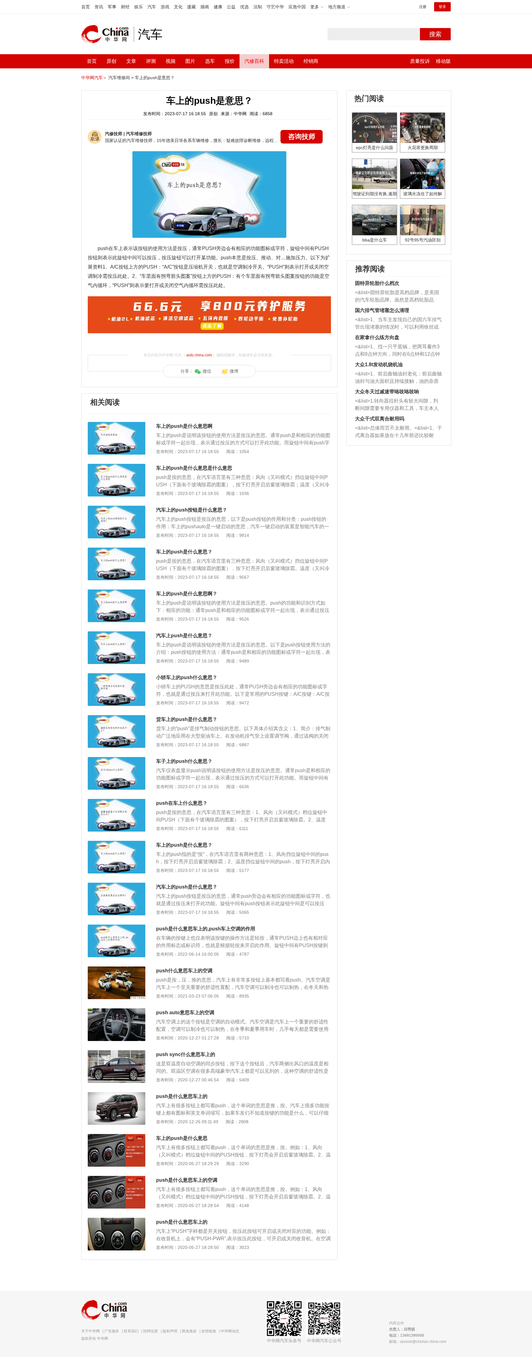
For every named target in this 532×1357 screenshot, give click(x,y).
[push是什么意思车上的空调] (116, 1179)
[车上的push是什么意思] (116, 1137)
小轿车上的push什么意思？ (186, 677)
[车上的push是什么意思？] (116, 550)
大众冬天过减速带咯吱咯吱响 (387, 391)
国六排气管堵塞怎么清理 (382, 310)
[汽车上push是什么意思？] (116, 634)
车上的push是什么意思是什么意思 (194, 468)
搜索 (435, 34)
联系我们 (131, 1331)
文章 (131, 61)
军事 (112, 6)
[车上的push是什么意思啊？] (116, 592)
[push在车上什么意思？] (116, 802)
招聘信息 (150, 1331)
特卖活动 (284, 61)
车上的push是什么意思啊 (184, 426)
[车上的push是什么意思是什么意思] (116, 466)
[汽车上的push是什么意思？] (116, 885)
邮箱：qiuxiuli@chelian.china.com (417, 1341)
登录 (442, 7)
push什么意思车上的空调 (184, 970)
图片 (190, 61)
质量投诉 (420, 61)
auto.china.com (199, 355)
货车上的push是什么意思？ (186, 719)
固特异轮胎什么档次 (377, 283)
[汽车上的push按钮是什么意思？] (116, 508)
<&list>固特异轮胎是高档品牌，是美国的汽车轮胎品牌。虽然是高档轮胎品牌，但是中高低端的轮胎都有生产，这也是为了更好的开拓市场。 (397, 297)
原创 (111, 61)
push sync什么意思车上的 (185, 1054)
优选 (244, 6)
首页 (85, 6)
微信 (207, 371)
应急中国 (297, 6)
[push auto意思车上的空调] (116, 1011)
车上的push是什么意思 (182, 1138)
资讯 (99, 6)
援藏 (191, 6)
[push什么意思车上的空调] (116, 969)
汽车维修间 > (121, 77)
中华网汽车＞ (94, 77)
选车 (210, 61)
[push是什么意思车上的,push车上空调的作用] (116, 927)
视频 (170, 61)
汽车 (151, 6)
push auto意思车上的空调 (185, 1012)
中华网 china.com (107, 34)
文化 (178, 6)
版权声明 (170, 1331)
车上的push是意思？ (155, 77)
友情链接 (208, 1331)
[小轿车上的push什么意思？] (116, 676)
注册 (422, 7)
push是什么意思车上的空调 (186, 1180)
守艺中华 (275, 6)
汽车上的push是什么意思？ (186, 886)
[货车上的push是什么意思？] (116, 718)
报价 (230, 61)
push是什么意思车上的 (182, 1096)
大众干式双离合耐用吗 (379, 418)
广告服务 (111, 1331)
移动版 (443, 61)
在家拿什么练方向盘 (377, 337)
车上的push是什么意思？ (184, 551)
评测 (151, 61)
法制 (257, 6)
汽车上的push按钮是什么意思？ (191, 509)
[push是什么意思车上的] (116, 1095)
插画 (204, 6)
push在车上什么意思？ (182, 803)
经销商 (311, 61)
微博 (234, 371)
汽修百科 (254, 61)
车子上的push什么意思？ (184, 761)
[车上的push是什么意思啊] (116, 425)
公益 (231, 6)
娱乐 (138, 6)
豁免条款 (189, 1331)
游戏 (165, 6)
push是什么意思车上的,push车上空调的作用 (205, 928)
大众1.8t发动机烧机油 (379, 364)
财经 (125, 6)
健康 (218, 6)
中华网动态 (230, 1331)
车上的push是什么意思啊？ (186, 593)
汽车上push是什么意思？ (184, 635)
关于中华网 (90, 1331)
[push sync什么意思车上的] (116, 1053)
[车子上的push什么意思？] (116, 760)
